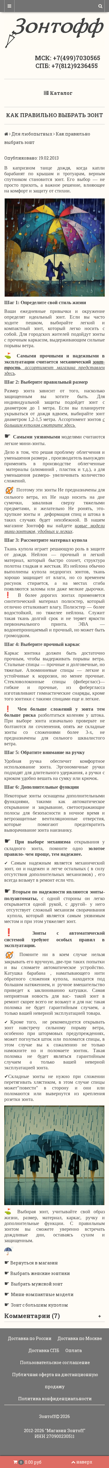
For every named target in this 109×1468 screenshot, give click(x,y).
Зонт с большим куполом (39, 1305)
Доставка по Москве (79, 1338)
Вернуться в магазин (34, 1263)
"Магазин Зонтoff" (65, 1430)
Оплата (73, 1350)
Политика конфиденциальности (54, 1398)
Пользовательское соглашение (54, 1362)
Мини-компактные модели (42, 1294)
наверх (84, 1462)
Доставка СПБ (43, 1350)
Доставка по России (29, 1338)
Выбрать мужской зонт (37, 1284)
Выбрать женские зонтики (40, 1273)
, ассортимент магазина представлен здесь (54, 367)
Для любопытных (32, 134)
